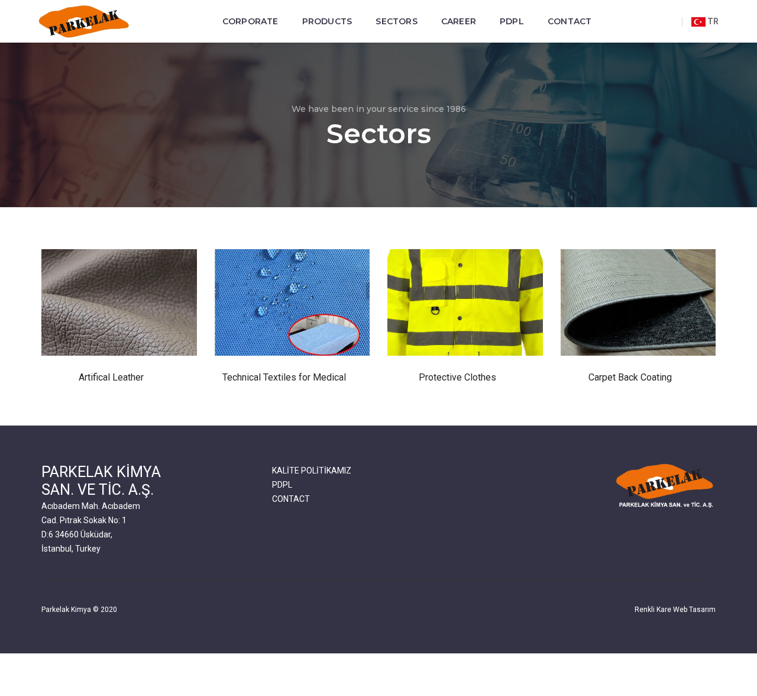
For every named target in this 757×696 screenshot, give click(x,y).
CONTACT (569, 21)
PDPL (512, 21)
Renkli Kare (653, 609)
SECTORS (396, 21)
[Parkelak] (85, 21)
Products (327, 21)
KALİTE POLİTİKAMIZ (311, 470)
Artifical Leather (111, 377)
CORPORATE (250, 21)
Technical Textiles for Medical (284, 377)
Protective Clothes (457, 377)
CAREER (458, 21)
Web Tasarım (694, 609)
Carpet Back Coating (630, 377)
